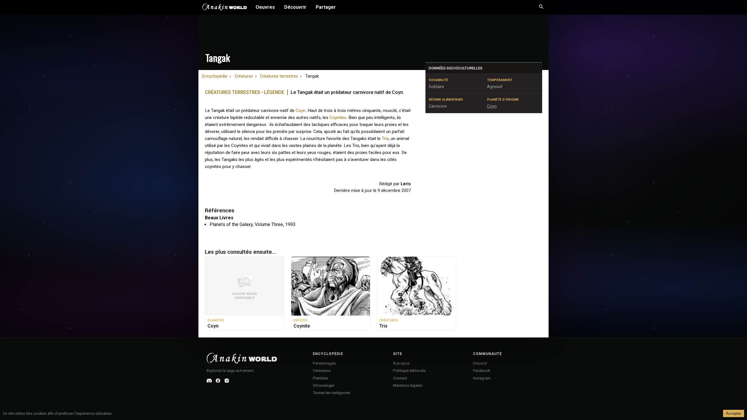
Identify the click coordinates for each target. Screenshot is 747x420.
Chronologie (323, 385)
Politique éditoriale (409, 370)
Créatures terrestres (279, 76)
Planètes (320, 378)
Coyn (301, 110)
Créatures (244, 76)
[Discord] (209, 380)
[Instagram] (226, 380)
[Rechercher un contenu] (541, 7)
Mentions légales (407, 385)
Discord (480, 363)
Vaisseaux (322, 370)
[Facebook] (218, 380)
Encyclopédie (214, 76)
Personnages (324, 363)
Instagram (482, 378)
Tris (385, 138)
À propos (401, 363)
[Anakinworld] (224, 8)
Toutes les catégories (331, 392)
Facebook (481, 370)
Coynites (337, 117)
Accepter (733, 413)
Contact (400, 378)
